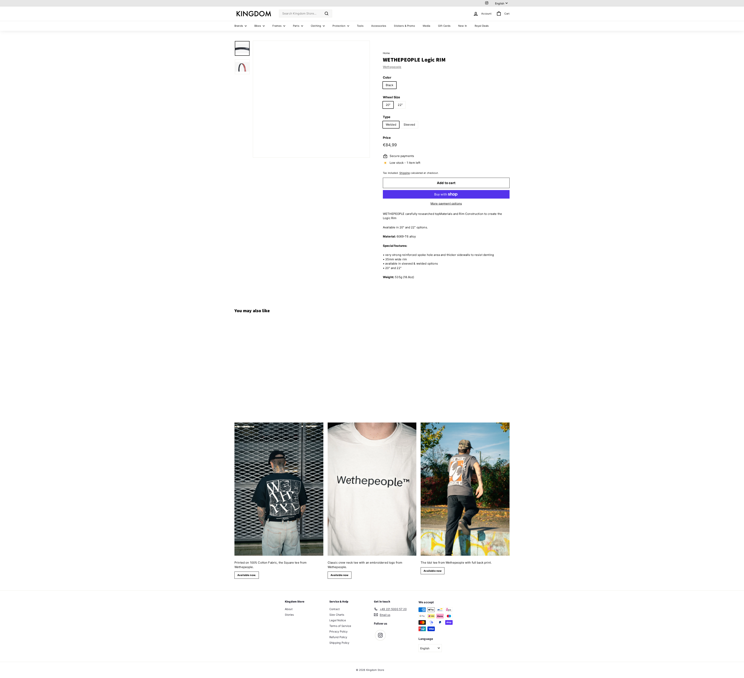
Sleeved (409, 124)
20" (388, 104)
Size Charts (336, 614)
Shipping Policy (339, 642)
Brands (239, 25)
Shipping (404, 172)
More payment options (446, 203)
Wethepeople (392, 67)
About (289, 609)
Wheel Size (391, 97)
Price (387, 137)
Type (387, 117)
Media (426, 25)
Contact (334, 609)
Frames (277, 25)
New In (462, 25)
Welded (391, 124)
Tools (360, 25)
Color (387, 77)
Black (389, 85)
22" (400, 104)
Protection (339, 25)
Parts (296, 25)
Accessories (378, 25)
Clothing (316, 25)
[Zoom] (311, 99)
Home (386, 53)
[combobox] (305, 14)
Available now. (246, 575)
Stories (289, 614)
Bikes (258, 25)
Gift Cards (444, 25)
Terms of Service (340, 625)
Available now (340, 575)
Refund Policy (338, 637)
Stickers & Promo (404, 25)
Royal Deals (482, 25)
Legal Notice (337, 620)
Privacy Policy (338, 631)
